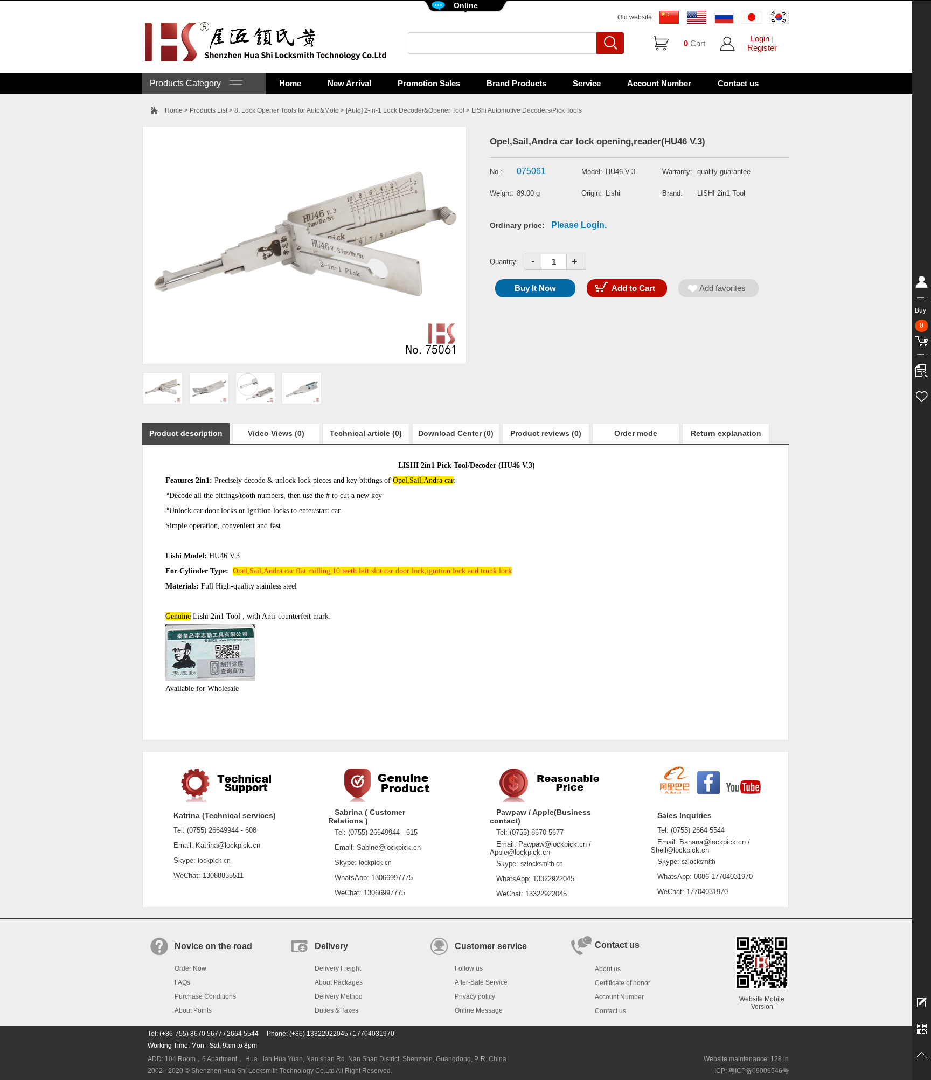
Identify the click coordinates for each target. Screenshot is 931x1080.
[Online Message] (921, 1001)
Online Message (479, 1010)
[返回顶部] (921, 1055)
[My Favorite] (921, 395)
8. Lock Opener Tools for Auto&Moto (286, 110)
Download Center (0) (456, 433)
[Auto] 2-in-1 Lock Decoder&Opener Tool (405, 110)
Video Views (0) (276, 433)
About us (608, 969)
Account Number (659, 83)
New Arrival (349, 83)
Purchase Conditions (205, 996)
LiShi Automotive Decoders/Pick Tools (526, 110)
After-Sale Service (481, 982)
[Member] (921, 284)
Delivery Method (339, 996)
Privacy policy (475, 996)
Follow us (469, 968)
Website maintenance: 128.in (746, 1059)
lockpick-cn (214, 860)
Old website (634, 17)
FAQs (182, 982)
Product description (186, 433)
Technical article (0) (366, 433)
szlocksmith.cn (541, 864)
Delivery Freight (338, 968)
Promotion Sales (429, 83)
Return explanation (726, 433)
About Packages (339, 982)
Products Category (190, 83)
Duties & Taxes (336, 1010)
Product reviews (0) (545, 433)
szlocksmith (698, 862)
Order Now (190, 968)
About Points (193, 1010)
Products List (208, 110)
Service (587, 83)
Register (762, 47)
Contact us (738, 83)
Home (290, 83)
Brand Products (516, 83)
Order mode (635, 433)
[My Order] (921, 368)
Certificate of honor (622, 983)
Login (760, 38)
